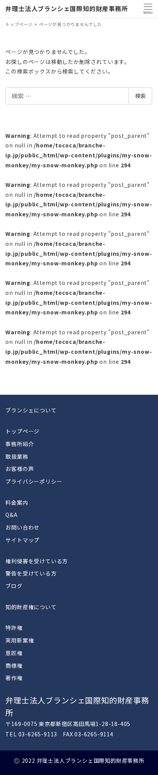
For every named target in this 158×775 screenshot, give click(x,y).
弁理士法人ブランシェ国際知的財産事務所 (66, 8)
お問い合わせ (22, 527)
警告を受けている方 (30, 573)
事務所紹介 (19, 444)
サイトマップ (22, 540)
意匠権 (13, 653)
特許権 (13, 627)
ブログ (13, 586)
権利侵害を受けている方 (36, 561)
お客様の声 (19, 469)
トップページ (22, 431)
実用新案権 (19, 640)
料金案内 (16, 502)
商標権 (13, 665)
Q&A (11, 514)
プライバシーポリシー (33, 481)
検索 (140, 96)
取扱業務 (16, 456)
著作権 (13, 678)
